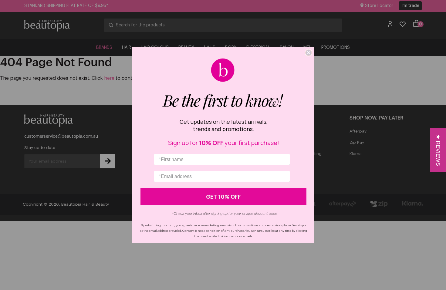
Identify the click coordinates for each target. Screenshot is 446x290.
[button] (438, 150)
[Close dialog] (309, 53)
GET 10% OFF (223, 196)
